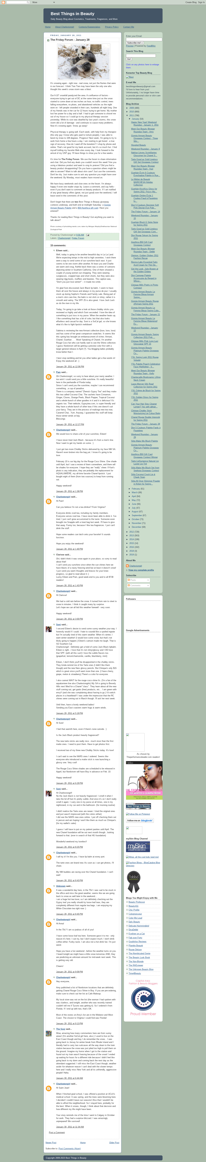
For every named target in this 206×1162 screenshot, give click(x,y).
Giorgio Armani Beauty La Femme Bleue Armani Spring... (143, 294)
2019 (132, 555)
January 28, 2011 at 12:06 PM (70, 367)
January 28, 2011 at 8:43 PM (69, 880)
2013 (132, 535)
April (134, 496)
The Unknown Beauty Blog (141, 969)
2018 (132, 551)
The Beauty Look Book (139, 957)
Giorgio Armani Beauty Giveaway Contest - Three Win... (144, 138)
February (136, 489)
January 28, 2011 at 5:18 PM (69, 713)
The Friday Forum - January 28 (69, 39)
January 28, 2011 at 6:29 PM (69, 783)
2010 (132, 112)
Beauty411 (133, 906)
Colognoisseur (135, 914)
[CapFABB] (143, 1016)
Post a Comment (57, 1132)
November (137, 523)
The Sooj (60, 1029)
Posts (133, 580)
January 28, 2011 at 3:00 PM (69, 619)
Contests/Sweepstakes (89, 27)
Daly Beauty (134, 922)
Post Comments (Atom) (70, 1149)
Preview (129, 46)
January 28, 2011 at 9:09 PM (69, 972)
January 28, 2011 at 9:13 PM (69, 1023)
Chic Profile (134, 910)
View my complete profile (141, 570)
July (134, 508)
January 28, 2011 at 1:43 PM (69, 585)
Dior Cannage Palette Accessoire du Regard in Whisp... (143, 278)
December (137, 527)
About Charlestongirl (64, 27)
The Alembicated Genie (139, 953)
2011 (132, 115)
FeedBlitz (151, 46)
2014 (132, 539)
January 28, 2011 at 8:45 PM (69, 914)
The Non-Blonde (136, 961)
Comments (135, 585)
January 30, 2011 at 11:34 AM (70, 1127)
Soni (58, 625)
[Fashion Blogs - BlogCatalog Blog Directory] (143, 866)
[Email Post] (87, 235)
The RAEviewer (136, 965)
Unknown (61, 886)
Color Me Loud (135, 918)
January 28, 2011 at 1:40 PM (69, 549)
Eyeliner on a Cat (137, 934)
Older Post (114, 1143)
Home (48, 27)
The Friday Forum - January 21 (145, 314)
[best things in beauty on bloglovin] (140, 822)
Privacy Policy (112, 27)
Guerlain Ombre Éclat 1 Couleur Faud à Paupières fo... (144, 198)
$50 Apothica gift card (88, 208)
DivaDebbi (133, 930)
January (136, 119)
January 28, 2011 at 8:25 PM (69, 847)
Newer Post (51, 1143)
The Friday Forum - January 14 (145, 212)
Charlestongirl (64, 238)
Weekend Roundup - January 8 (145, 149)
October (136, 519)
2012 (132, 532)
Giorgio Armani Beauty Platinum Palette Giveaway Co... (145, 351)
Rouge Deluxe (135, 950)
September (137, 515)
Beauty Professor (137, 902)
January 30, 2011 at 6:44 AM (69, 1078)
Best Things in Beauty (72, 13)
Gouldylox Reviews (137, 941)
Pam (58, 372)
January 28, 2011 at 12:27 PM (70, 424)
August (135, 512)
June (134, 504)
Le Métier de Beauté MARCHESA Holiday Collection (142, 182)
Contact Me (128, 27)
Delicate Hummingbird (139, 926)
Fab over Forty (135, 938)
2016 (132, 547)
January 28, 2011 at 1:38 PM (69, 491)
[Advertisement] (139, 681)
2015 (132, 543)
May (134, 500)
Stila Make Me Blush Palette (144, 441)
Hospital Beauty (138, 145)
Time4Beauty (135, 973)
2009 (132, 108)
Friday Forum (78, 238)
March (135, 492)
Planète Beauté (136, 946)
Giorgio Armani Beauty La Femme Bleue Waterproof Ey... (144, 321)
